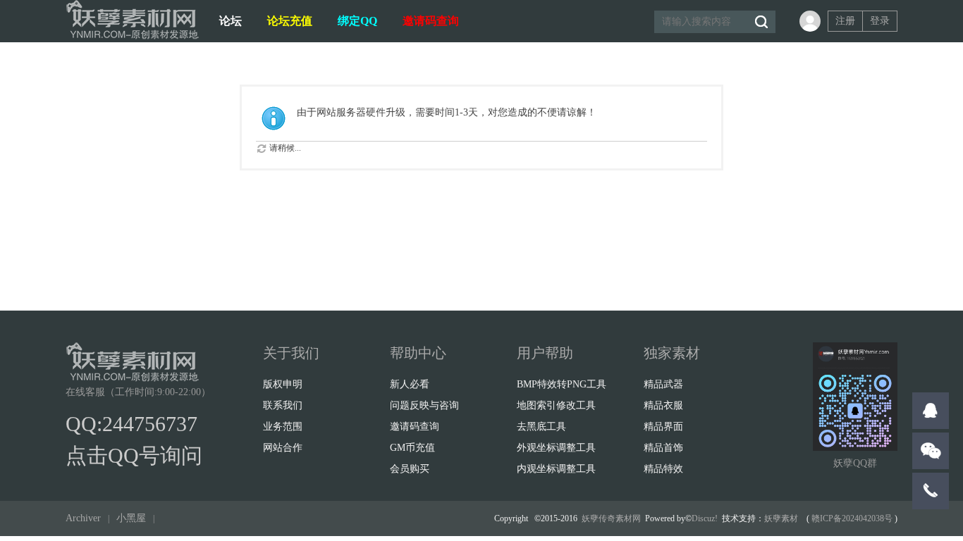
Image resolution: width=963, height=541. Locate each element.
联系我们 (282, 405)
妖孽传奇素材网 (611, 518)
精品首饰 (663, 447)
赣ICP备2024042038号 (852, 518)
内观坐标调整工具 (556, 469)
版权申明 (282, 384)
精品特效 (663, 469)
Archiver (83, 518)
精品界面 (663, 426)
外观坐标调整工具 (556, 447)
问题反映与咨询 (424, 405)
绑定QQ (357, 21)
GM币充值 (412, 447)
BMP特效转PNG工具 (561, 384)
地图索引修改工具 (556, 405)
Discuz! (705, 518)
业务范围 (282, 426)
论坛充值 (289, 21)
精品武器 (663, 384)
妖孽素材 (781, 518)
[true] (761, 21)
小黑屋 (131, 518)
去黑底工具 (541, 426)
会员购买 (409, 469)
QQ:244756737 (131, 423)
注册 (845, 20)
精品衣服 (663, 405)
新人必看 (409, 384)
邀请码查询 (431, 21)
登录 (880, 20)
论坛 (230, 21)
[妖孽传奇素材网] (132, 37)
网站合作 (282, 447)
